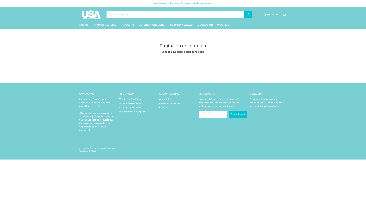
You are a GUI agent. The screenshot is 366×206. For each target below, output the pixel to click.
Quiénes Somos (166, 99)
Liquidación (205, 24)
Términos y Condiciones (131, 99)
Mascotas (128, 24)
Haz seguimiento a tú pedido (133, 111)
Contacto (163, 107)
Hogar (83, 24)
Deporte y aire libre (152, 24)
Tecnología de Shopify (88, 151)
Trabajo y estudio (105, 24)
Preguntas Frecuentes (169, 103)
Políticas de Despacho (130, 103)
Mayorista (223, 24)
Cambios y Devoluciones (131, 107)
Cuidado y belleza (181, 24)
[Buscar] (248, 14)
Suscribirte (238, 114)
